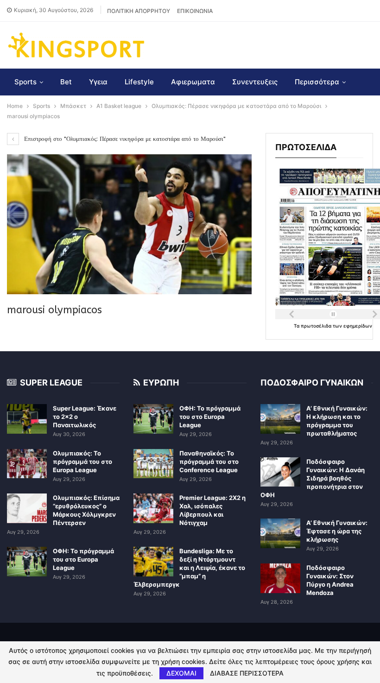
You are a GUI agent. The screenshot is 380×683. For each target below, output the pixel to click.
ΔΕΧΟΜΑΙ (181, 673)
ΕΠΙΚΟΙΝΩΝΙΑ (195, 10)
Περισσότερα (317, 81)
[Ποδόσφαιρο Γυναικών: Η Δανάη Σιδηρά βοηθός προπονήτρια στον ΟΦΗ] (280, 472)
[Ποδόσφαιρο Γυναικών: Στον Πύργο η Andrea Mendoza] (280, 578)
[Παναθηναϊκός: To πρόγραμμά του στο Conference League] (153, 464)
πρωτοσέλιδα (317, 326)
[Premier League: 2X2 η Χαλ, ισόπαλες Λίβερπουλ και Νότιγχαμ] (153, 508)
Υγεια (98, 81)
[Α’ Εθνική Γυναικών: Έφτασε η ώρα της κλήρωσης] (280, 533)
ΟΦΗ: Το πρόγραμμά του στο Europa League (83, 559)
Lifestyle (139, 81)
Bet (66, 81)
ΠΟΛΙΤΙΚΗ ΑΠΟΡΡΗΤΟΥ (138, 10)
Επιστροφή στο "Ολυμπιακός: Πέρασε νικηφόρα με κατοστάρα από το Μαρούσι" (124, 138)
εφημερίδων (357, 326)
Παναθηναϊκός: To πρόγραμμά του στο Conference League (209, 461)
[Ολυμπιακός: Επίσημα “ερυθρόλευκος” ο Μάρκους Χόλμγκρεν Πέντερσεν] (27, 508)
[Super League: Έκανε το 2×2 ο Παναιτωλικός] (27, 419)
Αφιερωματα (193, 81)
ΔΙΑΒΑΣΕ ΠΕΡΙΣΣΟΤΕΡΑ (247, 673)
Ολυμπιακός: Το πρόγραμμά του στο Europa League (82, 461)
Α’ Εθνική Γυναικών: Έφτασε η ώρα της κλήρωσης (336, 531)
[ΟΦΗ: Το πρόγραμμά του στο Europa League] (27, 561)
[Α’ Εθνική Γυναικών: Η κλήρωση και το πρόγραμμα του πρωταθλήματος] (280, 419)
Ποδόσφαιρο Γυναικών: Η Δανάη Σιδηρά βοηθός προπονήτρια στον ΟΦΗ (312, 478)
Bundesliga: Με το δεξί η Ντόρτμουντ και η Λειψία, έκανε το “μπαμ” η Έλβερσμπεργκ (189, 567)
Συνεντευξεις (255, 81)
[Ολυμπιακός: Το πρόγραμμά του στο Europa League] (27, 464)
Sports (25, 81)
